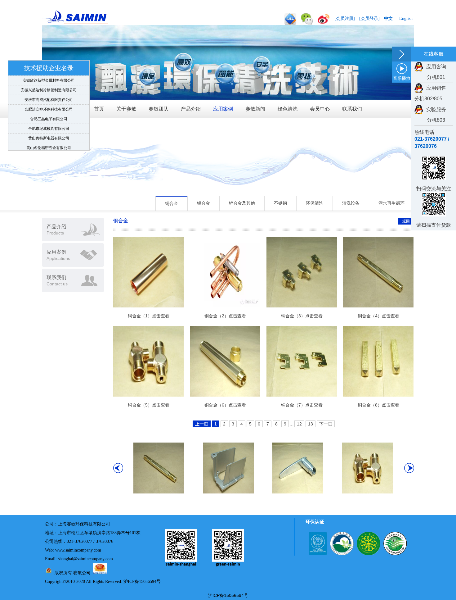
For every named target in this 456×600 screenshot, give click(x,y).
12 (299, 423)
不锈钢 (280, 203)
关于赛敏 (126, 108)
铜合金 (171, 203)
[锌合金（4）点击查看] (297, 491)
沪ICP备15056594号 (142, 581)
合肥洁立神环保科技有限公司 (49, 104)
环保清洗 (314, 203)
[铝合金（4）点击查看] (228, 491)
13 (310, 423)
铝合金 (203, 203)
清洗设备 (351, 203)
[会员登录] (369, 18)
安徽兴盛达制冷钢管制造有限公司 (49, 85)
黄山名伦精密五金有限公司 (48, 143)
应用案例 (223, 108)
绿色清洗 (287, 108)
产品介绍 (191, 108)
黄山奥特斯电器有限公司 (48, 133)
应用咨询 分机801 (430, 72)
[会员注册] (344, 18)
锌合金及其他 (242, 203)
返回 (406, 221)
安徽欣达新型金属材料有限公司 (49, 76)
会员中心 (320, 108)
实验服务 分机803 (430, 115)
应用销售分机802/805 (430, 93)
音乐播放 (401, 78)
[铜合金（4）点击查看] (158, 491)
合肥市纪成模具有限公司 (48, 124)
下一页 (325, 423)
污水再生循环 (391, 203)
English (406, 18)
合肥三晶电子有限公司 (48, 114)
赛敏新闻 (255, 108)
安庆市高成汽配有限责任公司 (49, 95)
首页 (99, 108)
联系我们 (352, 108)
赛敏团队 (158, 108)
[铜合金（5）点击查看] (367, 491)
